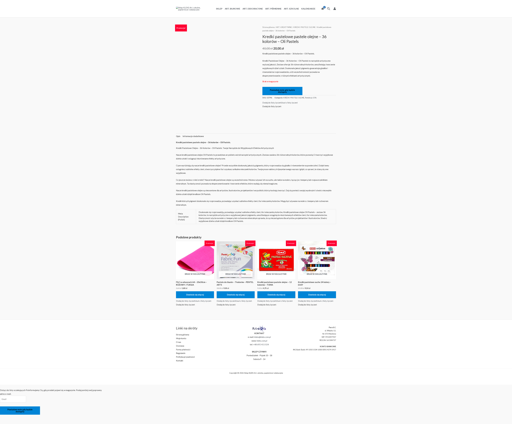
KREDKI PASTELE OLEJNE (304, 27)
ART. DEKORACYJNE (253, 8)
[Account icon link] (334, 8)
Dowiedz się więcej (195, 294)
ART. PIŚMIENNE (273, 8)
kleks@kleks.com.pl (262, 337)
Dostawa (180, 346)
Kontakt (179, 360)
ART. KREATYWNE (284, 27)
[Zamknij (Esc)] (24, 417)
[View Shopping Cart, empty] (322, 8)
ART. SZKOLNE (291, 8)
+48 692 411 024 (261, 344)
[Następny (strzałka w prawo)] (10, 422)
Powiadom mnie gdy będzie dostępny (282, 91)
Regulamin (180, 353)
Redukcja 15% (311, 98)
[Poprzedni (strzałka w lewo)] (3, 422)
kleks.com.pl (262, 341)
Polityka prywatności (185, 357)
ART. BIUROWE (232, 8)
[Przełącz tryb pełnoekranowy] (10, 417)
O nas (178, 342)
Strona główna (268, 27)
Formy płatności (183, 349)
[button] (280, 102)
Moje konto (181, 338)
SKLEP (219, 8)
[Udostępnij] (17, 417)
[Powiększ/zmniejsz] (3, 417)
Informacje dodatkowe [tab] (193, 136)
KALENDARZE (308, 8)
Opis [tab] (178, 136)
